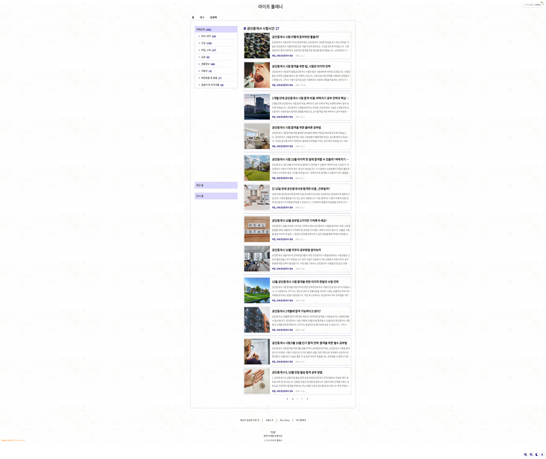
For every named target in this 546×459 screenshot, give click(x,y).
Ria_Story (285, 420)
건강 (206, 43)
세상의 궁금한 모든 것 (249, 420)
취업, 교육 (208, 50)
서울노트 (270, 420)
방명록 (213, 17)
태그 (202, 17)
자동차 (206, 71)
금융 (205, 57)
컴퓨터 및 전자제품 (212, 84)
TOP (273, 432)
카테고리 (203, 29)
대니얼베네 (301, 420)
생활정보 (208, 64)
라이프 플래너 (270, 7)
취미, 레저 (208, 36)
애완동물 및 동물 (211, 78)
